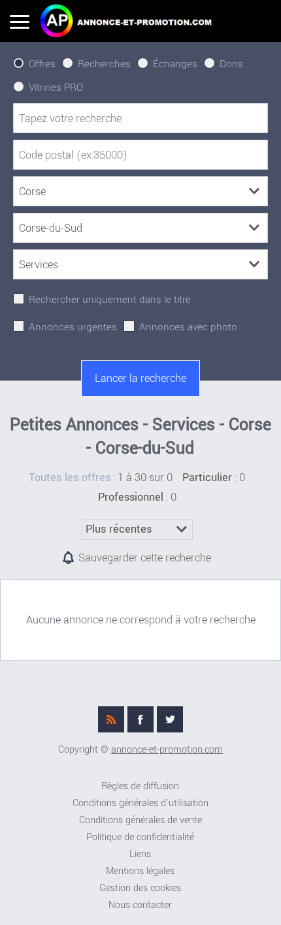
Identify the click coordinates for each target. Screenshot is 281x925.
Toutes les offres (69, 478)
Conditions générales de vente (140, 820)
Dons (231, 64)
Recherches (104, 64)
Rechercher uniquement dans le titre (110, 299)
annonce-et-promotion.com (167, 750)
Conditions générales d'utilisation (140, 803)
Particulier (207, 478)
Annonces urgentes (73, 327)
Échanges (175, 64)
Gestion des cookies (140, 888)
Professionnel (130, 497)
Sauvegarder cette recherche (144, 558)
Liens (140, 854)
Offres (42, 64)
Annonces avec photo (188, 327)
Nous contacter (140, 905)
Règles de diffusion (140, 786)
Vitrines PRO (56, 87)
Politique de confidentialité (140, 837)
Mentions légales (140, 871)
